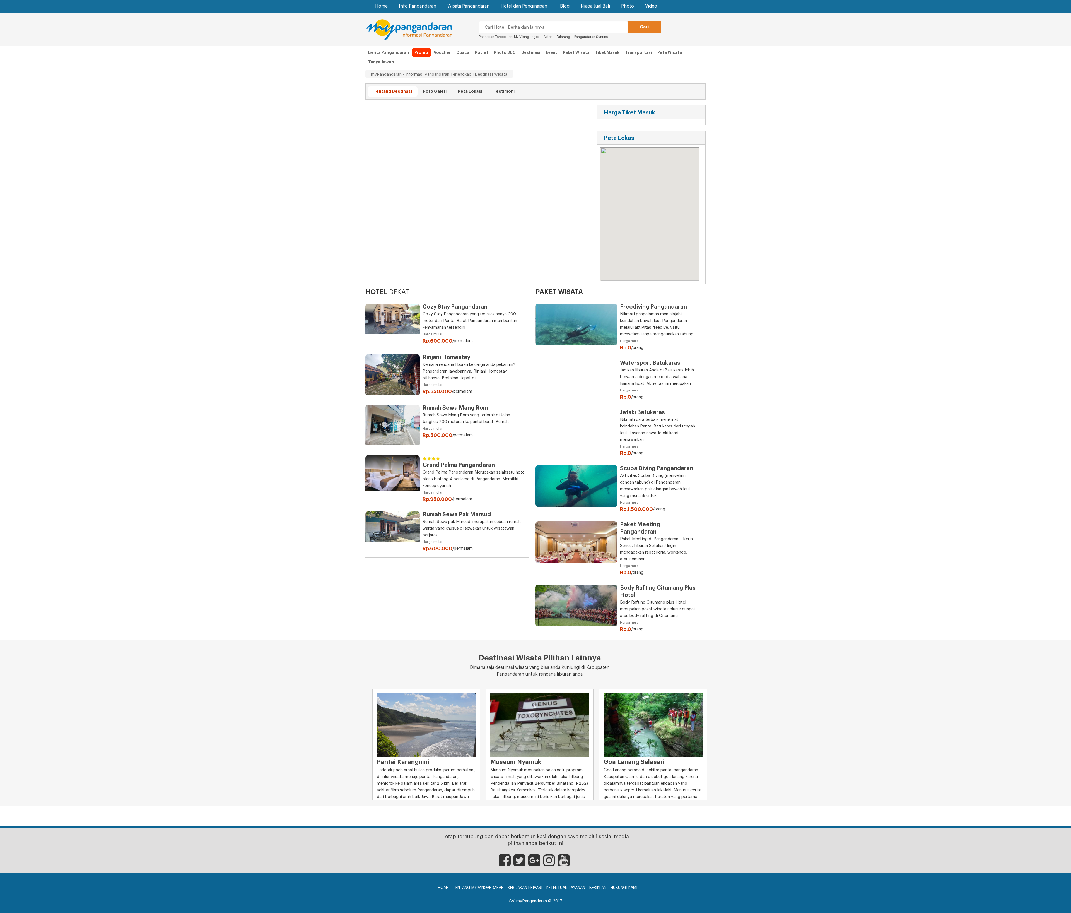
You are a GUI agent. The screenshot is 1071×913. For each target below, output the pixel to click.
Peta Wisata (669, 52)
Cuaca (462, 52)
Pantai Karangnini (403, 762)
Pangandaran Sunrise (591, 37)
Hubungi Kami (624, 888)
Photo (627, 6)
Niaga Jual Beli (595, 6)
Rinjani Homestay (446, 357)
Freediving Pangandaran (653, 307)
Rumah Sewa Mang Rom (455, 408)
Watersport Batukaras (650, 363)
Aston (548, 37)
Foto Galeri (435, 91)
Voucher (442, 52)
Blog (565, 6)
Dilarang (563, 37)
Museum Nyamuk (515, 762)
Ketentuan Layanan (565, 888)
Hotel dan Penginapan (524, 6)
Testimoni (504, 91)
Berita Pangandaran (388, 52)
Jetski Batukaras (642, 412)
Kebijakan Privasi (525, 888)
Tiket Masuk (607, 52)
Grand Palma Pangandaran (459, 465)
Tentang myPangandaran (478, 888)
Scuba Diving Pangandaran (656, 468)
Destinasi (530, 52)
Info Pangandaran (417, 6)
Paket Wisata (576, 52)
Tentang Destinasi (392, 91)
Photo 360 (505, 52)
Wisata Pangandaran (468, 6)
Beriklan (597, 888)
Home (381, 6)
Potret (481, 52)
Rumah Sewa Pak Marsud (457, 514)
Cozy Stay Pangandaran (455, 307)
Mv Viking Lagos (526, 37)
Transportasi (638, 52)
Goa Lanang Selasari (634, 762)
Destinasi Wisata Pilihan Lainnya (540, 658)
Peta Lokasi (470, 91)
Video (651, 6)
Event (551, 52)
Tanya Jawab (381, 62)
